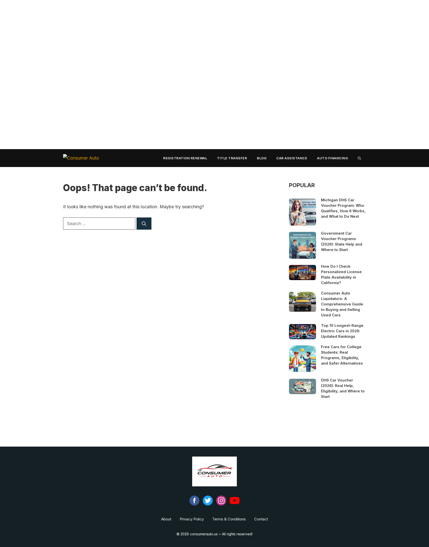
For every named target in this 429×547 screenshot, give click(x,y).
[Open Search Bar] (359, 158)
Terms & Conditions (229, 519)
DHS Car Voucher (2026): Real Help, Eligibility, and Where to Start (343, 388)
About (166, 519)
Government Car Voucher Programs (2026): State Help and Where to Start (341, 241)
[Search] (144, 223)
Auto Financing (332, 158)
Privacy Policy (192, 519)
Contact (261, 519)
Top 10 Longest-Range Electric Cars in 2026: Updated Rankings (342, 331)
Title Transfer (232, 158)
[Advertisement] (149, 74)
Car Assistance (291, 158)
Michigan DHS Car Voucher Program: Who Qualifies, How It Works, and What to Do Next (343, 208)
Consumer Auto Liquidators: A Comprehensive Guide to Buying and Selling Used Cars (342, 304)
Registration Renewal (185, 158)
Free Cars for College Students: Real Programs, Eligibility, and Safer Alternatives (342, 355)
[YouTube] (235, 504)
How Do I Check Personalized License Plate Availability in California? (341, 274)
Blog (261, 158)
